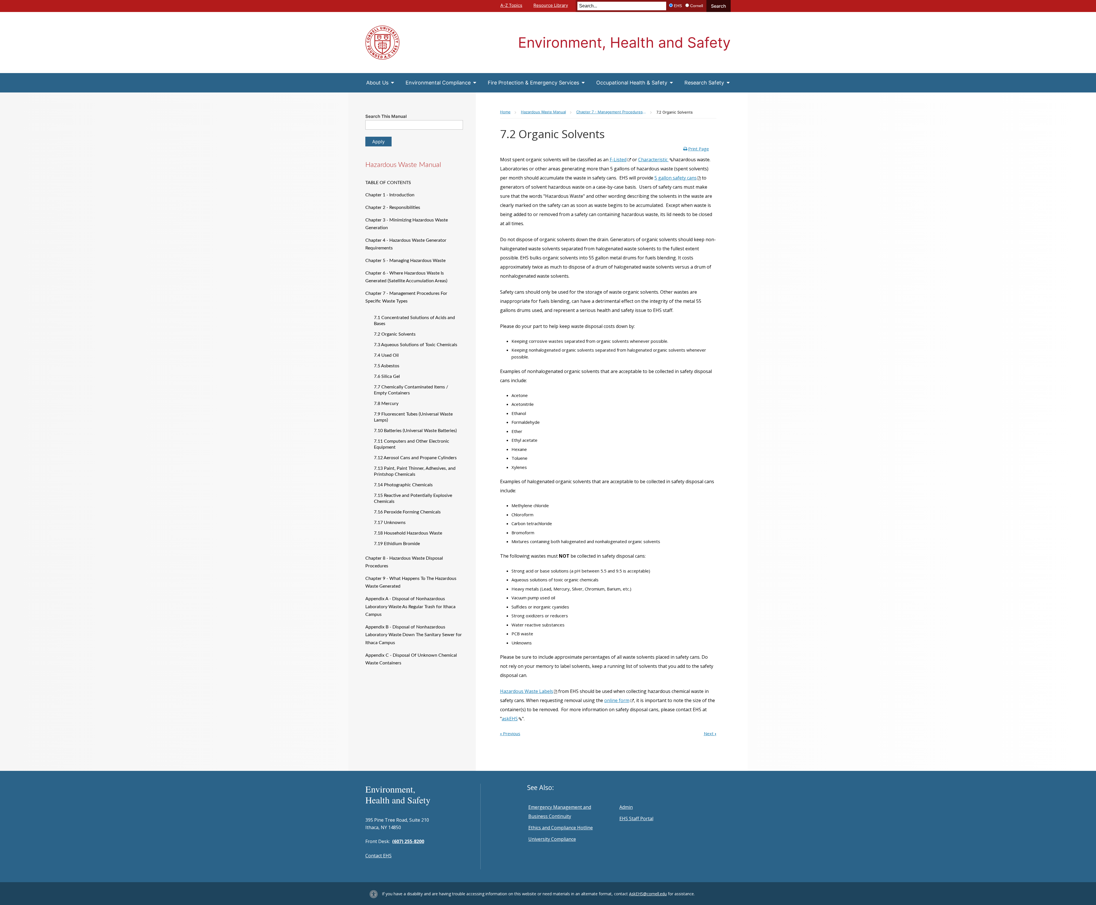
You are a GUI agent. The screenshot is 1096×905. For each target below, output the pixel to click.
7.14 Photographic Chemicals (403, 485)
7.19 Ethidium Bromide (397, 543)
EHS (678, 5)
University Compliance (552, 839)
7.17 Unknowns (390, 522)
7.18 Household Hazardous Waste (408, 533)
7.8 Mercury (386, 403)
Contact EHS (378, 855)
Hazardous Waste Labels (526, 691)
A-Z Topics (511, 5)
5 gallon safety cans (675, 178)
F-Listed (618, 159)
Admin (626, 807)
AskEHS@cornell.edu (648, 893)
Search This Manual (386, 116)
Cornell (696, 5)
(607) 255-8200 (408, 841)
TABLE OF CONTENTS (388, 182)
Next (710, 733)
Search (718, 6)
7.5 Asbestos (386, 366)
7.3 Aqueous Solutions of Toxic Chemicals (415, 344)
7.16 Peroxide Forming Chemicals (407, 512)
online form (616, 700)
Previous (510, 733)
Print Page (698, 149)
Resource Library (550, 5)
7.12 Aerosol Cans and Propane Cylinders (415, 457)
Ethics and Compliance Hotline (560, 828)
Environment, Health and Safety (624, 42)
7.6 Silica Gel (387, 376)
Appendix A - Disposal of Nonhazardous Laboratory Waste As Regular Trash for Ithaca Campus (410, 606)
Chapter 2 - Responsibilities (392, 207)
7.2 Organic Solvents (395, 334)
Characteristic (653, 159)
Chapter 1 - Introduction (389, 195)
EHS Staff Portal (636, 818)
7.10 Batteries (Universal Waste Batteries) (415, 430)
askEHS (510, 718)
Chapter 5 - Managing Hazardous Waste (405, 260)
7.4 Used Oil (386, 355)
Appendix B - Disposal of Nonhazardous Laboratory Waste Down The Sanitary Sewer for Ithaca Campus (413, 635)
